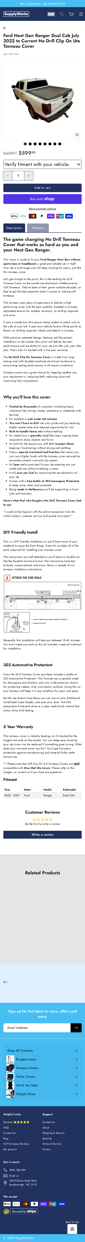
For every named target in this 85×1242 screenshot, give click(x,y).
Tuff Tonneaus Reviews (16, 1144)
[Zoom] (77, 134)
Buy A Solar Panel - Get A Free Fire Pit (42, 3)
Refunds (47, 1138)
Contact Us (9, 1133)
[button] (51, 14)
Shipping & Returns (53, 1133)
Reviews (37, 228)
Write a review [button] (43, 834)
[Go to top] (72, 1229)
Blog (5, 1138)
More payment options (42, 209)
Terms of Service (51, 1144)
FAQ (5, 1127)
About (45, 1127)
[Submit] (76, 1028)
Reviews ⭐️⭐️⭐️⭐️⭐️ (16, 1122)
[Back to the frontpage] (4, 28)
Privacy (46, 1149)
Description (14, 228)
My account (10, 1149)
